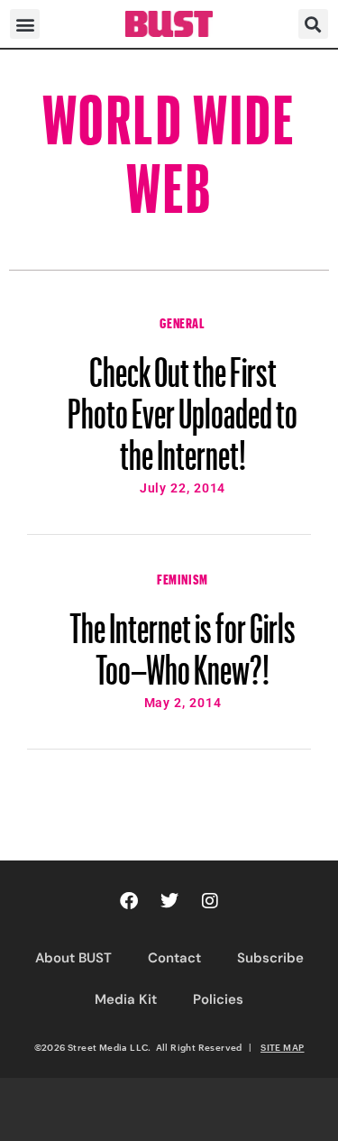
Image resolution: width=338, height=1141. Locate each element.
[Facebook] (129, 901)
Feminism (182, 577)
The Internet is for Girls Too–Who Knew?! (182, 640)
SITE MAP (282, 1047)
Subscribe (270, 958)
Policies (218, 999)
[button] (25, 24)
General (182, 321)
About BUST (73, 958)
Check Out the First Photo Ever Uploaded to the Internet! (182, 405)
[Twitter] (169, 901)
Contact (174, 958)
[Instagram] (210, 901)
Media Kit (126, 999)
